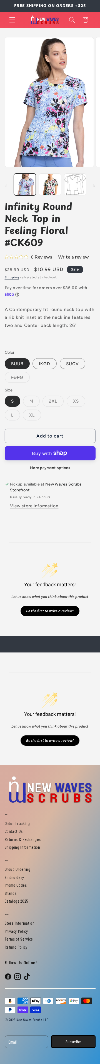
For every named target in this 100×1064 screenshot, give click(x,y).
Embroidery (14, 877)
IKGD (44, 363)
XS (79, 402)
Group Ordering (18, 869)
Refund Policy (16, 947)
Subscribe (73, 1041)
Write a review (73, 257)
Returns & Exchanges (23, 839)
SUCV (72, 363)
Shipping (12, 277)
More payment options (50, 467)
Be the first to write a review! (50, 610)
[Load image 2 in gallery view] (50, 184)
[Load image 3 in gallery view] (75, 184)
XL (35, 416)
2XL (56, 402)
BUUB (17, 363)
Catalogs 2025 (17, 900)
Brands (11, 893)
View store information (34, 505)
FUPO (20, 378)
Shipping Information (22, 847)
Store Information (20, 923)
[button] (12, 20)
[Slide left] (6, 186)
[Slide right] (94, 186)
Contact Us (14, 831)
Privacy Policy (16, 931)
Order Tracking (17, 823)
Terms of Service (19, 938)
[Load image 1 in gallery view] (25, 184)
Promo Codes (16, 885)
